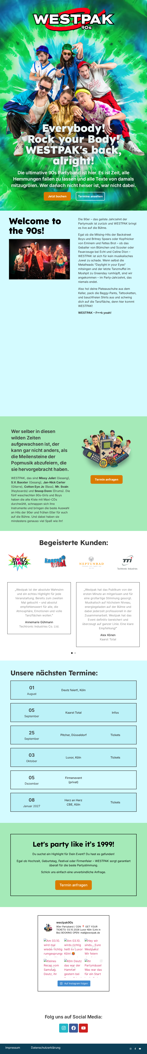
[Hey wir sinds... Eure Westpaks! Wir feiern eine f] (94, 948)
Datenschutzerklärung (45, 1047)
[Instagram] (63, 1028)
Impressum (12, 1047)
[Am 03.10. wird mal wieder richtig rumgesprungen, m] (53, 948)
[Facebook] (73, 1028)
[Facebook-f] (135, 1049)
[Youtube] (83, 1028)
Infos (115, 712)
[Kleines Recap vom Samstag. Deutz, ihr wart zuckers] (53, 968)
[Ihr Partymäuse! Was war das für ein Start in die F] (94, 968)
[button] (72, 653)
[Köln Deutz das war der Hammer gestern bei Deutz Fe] (73, 968)
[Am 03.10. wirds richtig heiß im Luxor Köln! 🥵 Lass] (73, 948)
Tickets (115, 735)
